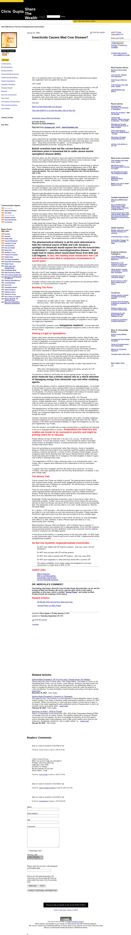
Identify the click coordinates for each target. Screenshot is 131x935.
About (87, 21)
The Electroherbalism (12, 259)
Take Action (5, 98)
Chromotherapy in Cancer (120, 236)
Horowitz (8, 236)
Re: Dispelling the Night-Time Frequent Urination (119, 172)
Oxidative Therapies (8, 84)
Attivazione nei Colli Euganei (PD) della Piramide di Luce (118, 314)
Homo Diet (8, 250)
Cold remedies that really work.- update (119, 85)
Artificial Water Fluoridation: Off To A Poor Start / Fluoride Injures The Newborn (61, 679)
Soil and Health (10, 248)
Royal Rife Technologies (13, 261)
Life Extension (9, 245)
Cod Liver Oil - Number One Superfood (119, 75)
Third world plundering (9, 105)
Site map (81, 21)
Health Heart (9, 257)
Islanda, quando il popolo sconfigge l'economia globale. (119, 296)
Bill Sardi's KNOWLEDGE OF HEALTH (13, 277)
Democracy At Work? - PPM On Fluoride (47, 711)
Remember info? (36, 851)
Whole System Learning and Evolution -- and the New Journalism (119, 271)
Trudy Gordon (43, 774)
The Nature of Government (10, 102)
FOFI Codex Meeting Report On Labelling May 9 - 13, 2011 (120, 132)
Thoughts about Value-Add (120, 354)
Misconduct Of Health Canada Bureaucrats (118, 138)
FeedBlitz (114, 47)
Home (75, 21)
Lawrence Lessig (10, 243)
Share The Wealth (8, 51)
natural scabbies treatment (47, 788)
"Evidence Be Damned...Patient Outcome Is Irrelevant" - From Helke (120, 119)
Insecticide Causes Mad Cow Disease (46, 118)
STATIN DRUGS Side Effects (118, 90)
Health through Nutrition (9, 78)
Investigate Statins (11, 287)
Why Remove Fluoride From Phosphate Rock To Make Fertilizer (119, 125)
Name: (29, 807)
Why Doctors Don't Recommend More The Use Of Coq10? (120, 167)
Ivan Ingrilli (8, 208)
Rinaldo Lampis (10, 217)
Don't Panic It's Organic (13, 296)
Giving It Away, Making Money (119, 335)
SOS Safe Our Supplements (10, 267)
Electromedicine (7, 67)
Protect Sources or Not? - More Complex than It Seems (119, 282)
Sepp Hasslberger (11, 210)
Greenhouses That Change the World (120, 340)
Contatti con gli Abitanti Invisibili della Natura (119, 320)
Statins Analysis (10, 289)
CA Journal (8, 222)
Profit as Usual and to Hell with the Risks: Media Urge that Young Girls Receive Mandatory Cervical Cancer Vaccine (120, 216)
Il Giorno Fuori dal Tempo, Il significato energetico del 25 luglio (120, 303)
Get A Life (8, 285)
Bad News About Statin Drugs (119, 70)
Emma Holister (9, 215)
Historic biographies (8, 81)
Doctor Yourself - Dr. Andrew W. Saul (11, 299)
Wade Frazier (9, 264)
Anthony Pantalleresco (12, 280)
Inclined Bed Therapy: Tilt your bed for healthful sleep (120, 241)
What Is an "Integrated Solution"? (118, 350)
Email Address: (32, 813)
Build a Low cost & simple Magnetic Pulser (120, 184)
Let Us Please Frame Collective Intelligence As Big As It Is (119, 258)
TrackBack (35, 624)
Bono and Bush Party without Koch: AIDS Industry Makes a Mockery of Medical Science (120, 207)
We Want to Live (10, 252)
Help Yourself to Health (12, 272)
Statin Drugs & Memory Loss (119, 80)
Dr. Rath (7, 234)
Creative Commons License (75, 921)
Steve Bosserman (10, 219)
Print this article (98, 32)
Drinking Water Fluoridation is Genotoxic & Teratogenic (52, 696)
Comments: (31, 827)
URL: (29, 820)
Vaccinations (5, 109)
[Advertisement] (83, 9)
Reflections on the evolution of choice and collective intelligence (119, 264)
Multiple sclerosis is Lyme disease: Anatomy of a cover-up (120, 231)
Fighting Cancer (10, 292)
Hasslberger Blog (10, 270)
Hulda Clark (8, 238)
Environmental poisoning (10, 74)
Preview (114, 45)
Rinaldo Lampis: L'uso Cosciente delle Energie (119, 308)
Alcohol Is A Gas (10, 294)
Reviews (4, 91)
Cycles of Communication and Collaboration (120, 345)
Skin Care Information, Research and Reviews (12, 302)
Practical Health (6, 88)
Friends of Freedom (11, 254)
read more (36, 691)
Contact (92, 21)
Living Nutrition (10, 283)
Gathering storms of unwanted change (118, 276)
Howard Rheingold (11, 241)
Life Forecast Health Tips (13, 275)
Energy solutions (7, 71)
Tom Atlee (8, 213)
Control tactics (6, 64)
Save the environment (9, 95)
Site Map (5, 60)
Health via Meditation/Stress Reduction (117, 178)
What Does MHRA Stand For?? (119, 200)
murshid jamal (43, 801)
